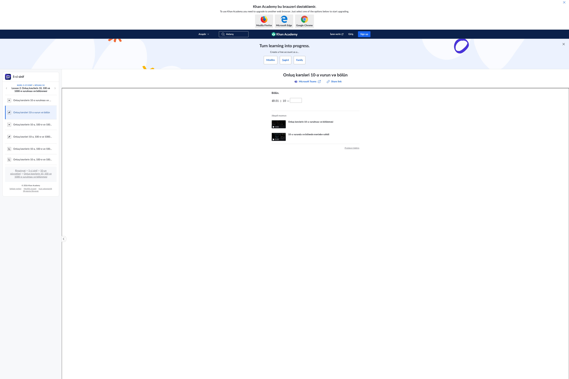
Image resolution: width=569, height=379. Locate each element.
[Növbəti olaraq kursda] (55, 88)
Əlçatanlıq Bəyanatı (31, 191)
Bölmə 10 (39, 85)
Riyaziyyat (20, 171)
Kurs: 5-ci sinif (25, 85)
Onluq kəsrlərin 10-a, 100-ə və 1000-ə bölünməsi (32, 159)
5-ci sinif (32, 171)
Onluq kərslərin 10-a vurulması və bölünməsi (32, 100)
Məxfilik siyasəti (30, 189)
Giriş (350, 34)
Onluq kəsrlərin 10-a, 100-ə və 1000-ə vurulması (32, 149)
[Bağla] (564, 2)
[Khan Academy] (285, 34)
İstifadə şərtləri (15, 189)
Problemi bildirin (352, 148)
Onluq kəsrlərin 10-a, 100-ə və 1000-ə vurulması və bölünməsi (32, 124)
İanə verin (335, 34)
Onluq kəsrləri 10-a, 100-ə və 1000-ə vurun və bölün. (32, 137)
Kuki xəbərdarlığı (45, 189)
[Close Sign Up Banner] (564, 44)
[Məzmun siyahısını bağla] (64, 239)
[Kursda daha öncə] (6, 88)
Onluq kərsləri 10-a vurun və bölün (31, 112)
